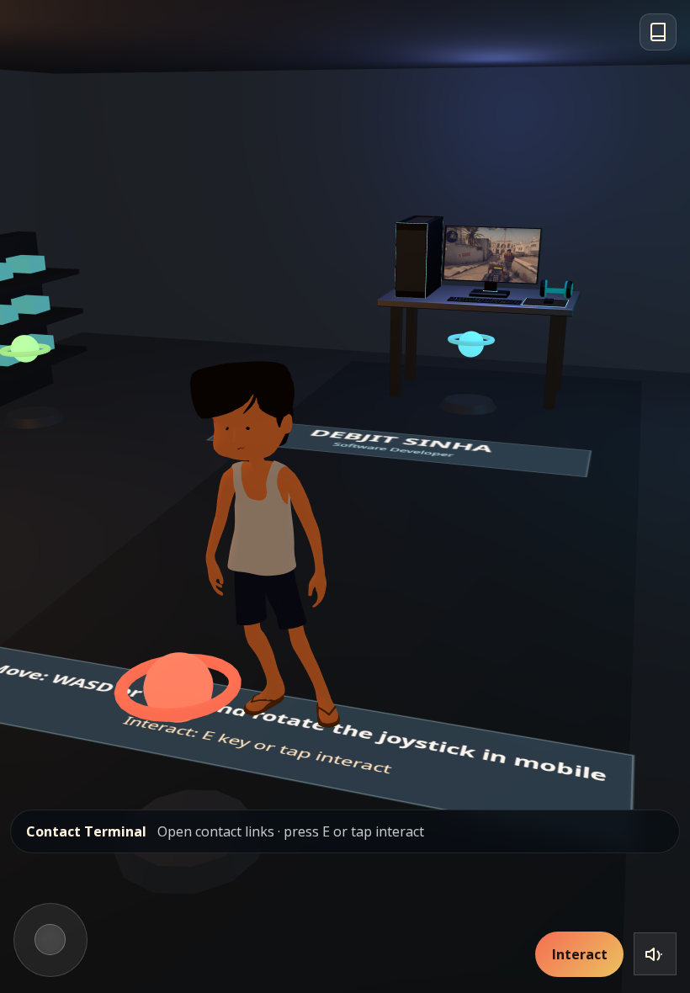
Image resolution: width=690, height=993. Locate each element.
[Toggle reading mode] (658, 31)
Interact (580, 954)
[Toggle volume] (655, 953)
